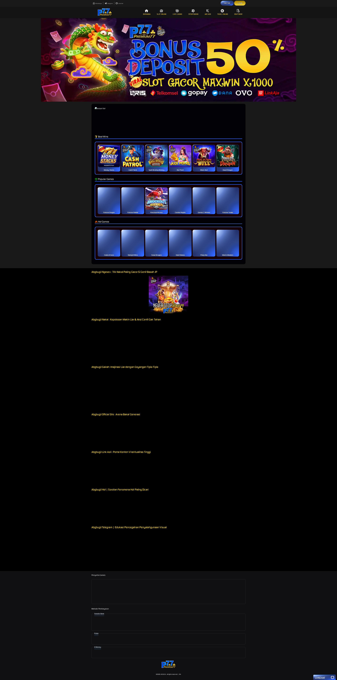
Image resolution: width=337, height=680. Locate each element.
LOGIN (240, 3)
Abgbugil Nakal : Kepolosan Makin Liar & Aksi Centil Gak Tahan (126, 319)
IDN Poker (238, 14)
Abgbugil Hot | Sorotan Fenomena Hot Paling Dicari (119, 489)
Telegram (110, 3)
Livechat (120, 3)
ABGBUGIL (163, 674)
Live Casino (177, 14)
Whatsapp (98, 3)
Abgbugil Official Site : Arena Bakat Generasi (115, 414)
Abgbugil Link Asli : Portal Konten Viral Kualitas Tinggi (121, 452)
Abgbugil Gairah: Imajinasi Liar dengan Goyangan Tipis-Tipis (124, 367)
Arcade (208, 14)
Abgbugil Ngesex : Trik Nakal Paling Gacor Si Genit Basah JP (124, 271)
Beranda (146, 14)
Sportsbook (193, 14)
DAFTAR (227, 3)
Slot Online (161, 14)
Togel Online (222, 14)
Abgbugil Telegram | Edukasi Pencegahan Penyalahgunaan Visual (129, 527)
